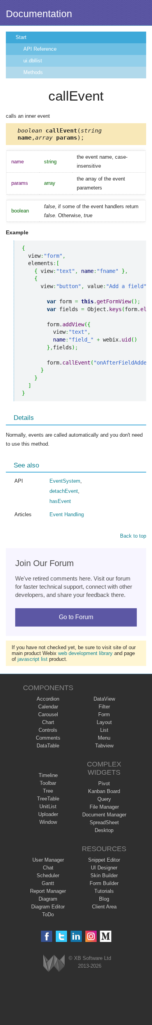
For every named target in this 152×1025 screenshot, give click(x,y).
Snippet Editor (104, 860)
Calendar (48, 707)
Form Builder (104, 883)
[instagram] (91, 936)
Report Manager (48, 891)
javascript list (33, 659)
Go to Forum (76, 617)
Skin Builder (104, 875)
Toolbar (48, 783)
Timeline (48, 775)
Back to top (133, 536)
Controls (48, 730)
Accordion (48, 699)
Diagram (48, 899)
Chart (48, 722)
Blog (104, 899)
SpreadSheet (104, 822)
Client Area (104, 907)
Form (104, 714)
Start (21, 37)
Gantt (48, 883)
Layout (104, 722)
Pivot (104, 783)
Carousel (48, 714)
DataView (104, 699)
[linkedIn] (76, 936)
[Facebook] (47, 936)
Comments (48, 738)
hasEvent (60, 501)
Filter (104, 707)
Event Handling (66, 514)
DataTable (48, 746)
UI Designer (104, 868)
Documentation (39, 13)
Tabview (104, 746)
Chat (48, 868)
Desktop (104, 830)
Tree (48, 791)
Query (104, 799)
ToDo (48, 914)
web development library (85, 653)
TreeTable (48, 799)
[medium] (106, 936)
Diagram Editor (48, 907)
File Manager (104, 807)
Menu (104, 738)
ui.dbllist (32, 61)
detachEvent (63, 491)
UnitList (48, 806)
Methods (33, 72)
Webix (54, 963)
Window (48, 822)
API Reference (40, 49)
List (104, 730)
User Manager (48, 860)
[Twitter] (61, 936)
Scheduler (48, 875)
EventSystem (64, 481)
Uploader (48, 814)
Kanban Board (104, 791)
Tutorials (104, 891)
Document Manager (104, 815)
